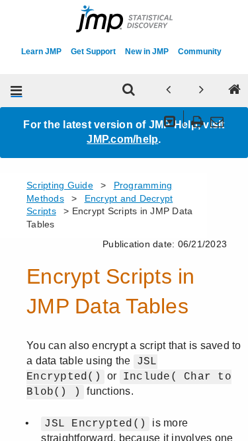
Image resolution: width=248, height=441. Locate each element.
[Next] (201, 90)
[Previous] (168, 90)
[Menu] (16, 90)
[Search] (128, 90)
